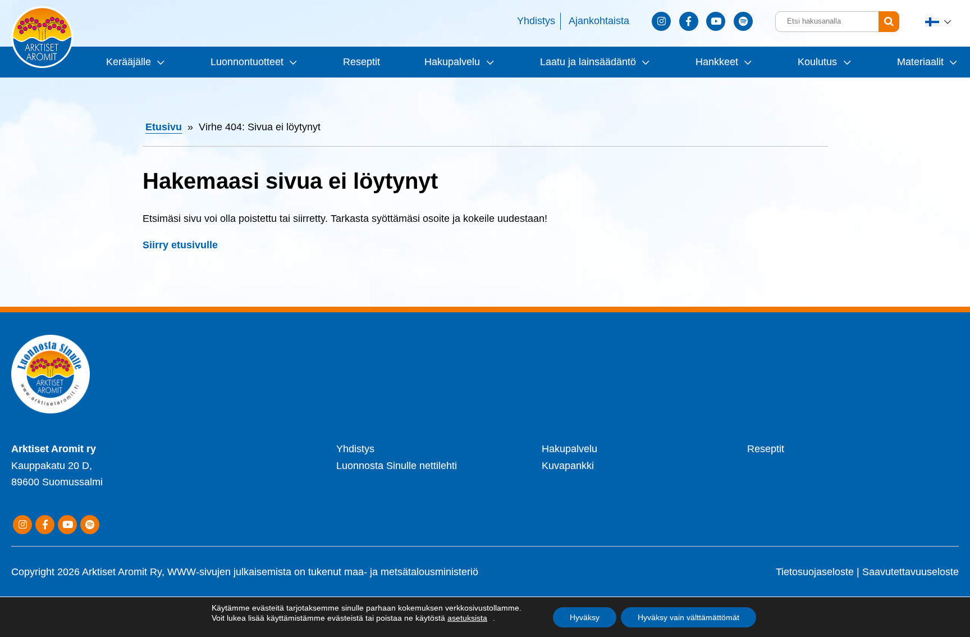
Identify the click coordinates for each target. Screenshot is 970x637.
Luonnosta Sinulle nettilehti (396, 465)
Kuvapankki (568, 465)
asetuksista (467, 617)
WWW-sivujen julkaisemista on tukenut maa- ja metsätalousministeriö (322, 571)
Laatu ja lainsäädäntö (588, 61)
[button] (939, 21)
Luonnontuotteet (247, 61)
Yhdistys (536, 20)
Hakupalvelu (452, 61)
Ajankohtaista (599, 20)
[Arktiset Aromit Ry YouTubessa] (715, 21)
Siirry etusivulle (180, 245)
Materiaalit (920, 61)
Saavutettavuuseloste (910, 571)
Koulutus (817, 61)
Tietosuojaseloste (815, 571)
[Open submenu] (159, 62)
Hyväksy (585, 617)
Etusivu (163, 127)
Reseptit (361, 61)
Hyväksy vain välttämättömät (688, 617)
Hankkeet (717, 61)
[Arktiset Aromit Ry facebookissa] (688, 21)
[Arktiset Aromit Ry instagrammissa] (661, 21)
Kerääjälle (128, 61)
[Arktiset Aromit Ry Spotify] (743, 21)
